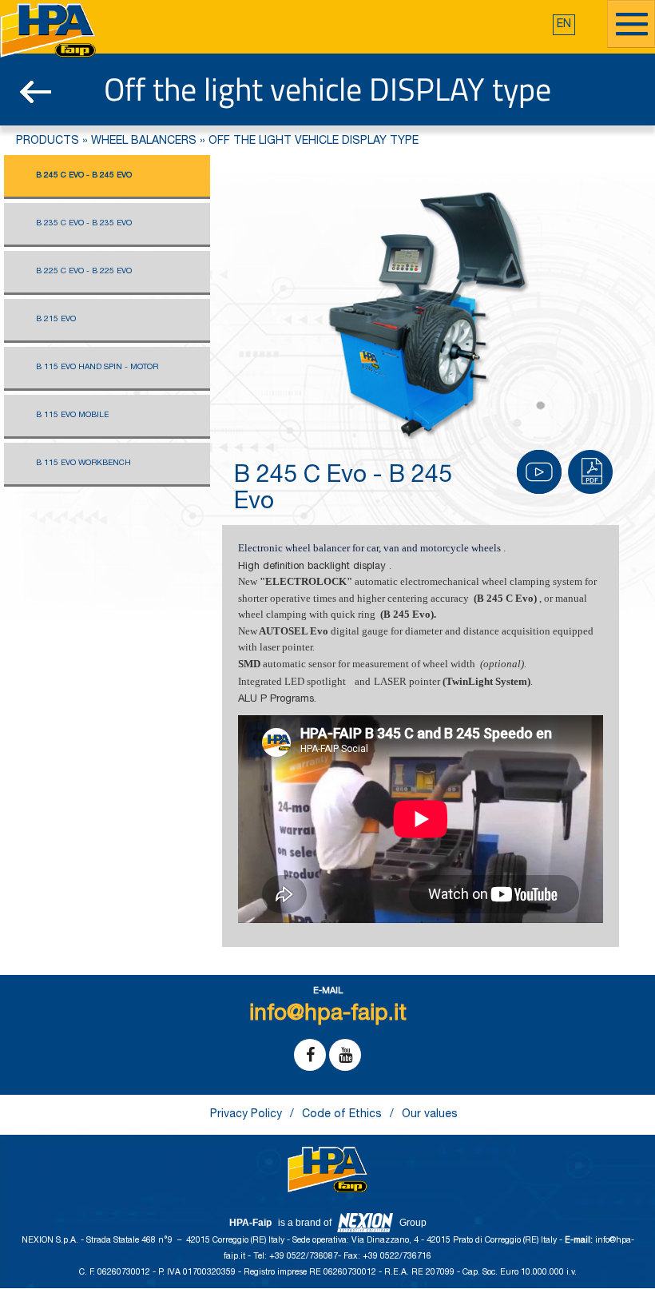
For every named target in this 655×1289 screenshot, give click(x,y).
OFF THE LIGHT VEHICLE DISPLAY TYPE (313, 141)
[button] (564, 24)
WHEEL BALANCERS (143, 141)
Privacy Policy (246, 1114)
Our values (430, 1114)
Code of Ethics (342, 1114)
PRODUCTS (47, 141)
